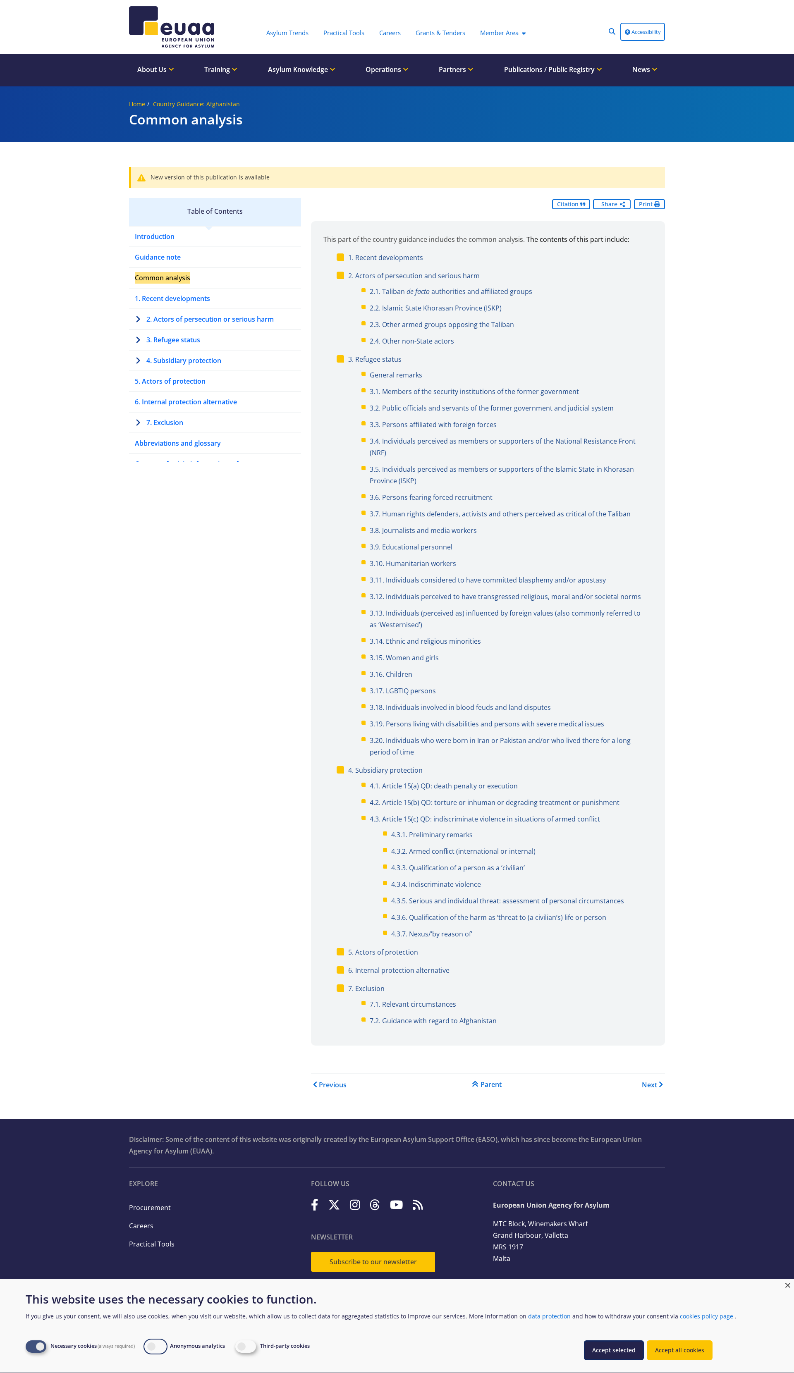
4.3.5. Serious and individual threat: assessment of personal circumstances (507, 900)
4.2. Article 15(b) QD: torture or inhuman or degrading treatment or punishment (494, 802)
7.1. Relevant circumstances (413, 1004)
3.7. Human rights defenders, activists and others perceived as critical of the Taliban (500, 513)
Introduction (155, 236)
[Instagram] (355, 1205)
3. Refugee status (173, 339)
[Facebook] (314, 1205)
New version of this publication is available (210, 177)
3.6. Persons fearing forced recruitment (431, 497)
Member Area (499, 33)
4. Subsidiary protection (183, 360)
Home (137, 104)
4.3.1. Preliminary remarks (432, 834)
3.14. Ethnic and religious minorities (425, 641)
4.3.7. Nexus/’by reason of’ (431, 933)
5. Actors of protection (170, 381)
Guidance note (158, 257)
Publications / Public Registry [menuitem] (550, 69)
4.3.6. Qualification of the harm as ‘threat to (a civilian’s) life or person (498, 917)
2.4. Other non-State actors (412, 341)
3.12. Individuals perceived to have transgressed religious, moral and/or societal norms (505, 596)
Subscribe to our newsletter (373, 1261)
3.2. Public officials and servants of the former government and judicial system (492, 408)
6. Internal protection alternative (186, 401)
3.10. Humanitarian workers (413, 563)
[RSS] (418, 1205)
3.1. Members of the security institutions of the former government (474, 391)
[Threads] (375, 1205)
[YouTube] (396, 1205)
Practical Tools (152, 1244)
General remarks (396, 375)
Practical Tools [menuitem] (343, 33)
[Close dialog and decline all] (788, 1284)
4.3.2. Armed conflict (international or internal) (463, 851)
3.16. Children (391, 674)
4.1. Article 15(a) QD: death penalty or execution (444, 785)
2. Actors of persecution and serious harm (414, 275)
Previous (333, 1084)
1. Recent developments (172, 298)
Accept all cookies (679, 1350)
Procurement (150, 1207)
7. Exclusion (164, 422)
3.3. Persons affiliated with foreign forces (433, 424)
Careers (141, 1225)
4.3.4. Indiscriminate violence (436, 884)
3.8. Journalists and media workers (423, 530)
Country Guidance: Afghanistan (196, 104)
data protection (549, 1316)
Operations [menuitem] (384, 69)
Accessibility (645, 32)
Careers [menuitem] (390, 33)
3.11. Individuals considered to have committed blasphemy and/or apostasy (488, 580)
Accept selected (614, 1350)
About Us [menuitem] (152, 69)
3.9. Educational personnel (411, 547)
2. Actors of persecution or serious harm (210, 319)
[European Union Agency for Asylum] (173, 27)
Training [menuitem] (218, 69)
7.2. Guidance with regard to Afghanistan (433, 1020)
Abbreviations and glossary (178, 443)
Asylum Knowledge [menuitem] (299, 69)
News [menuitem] (642, 69)
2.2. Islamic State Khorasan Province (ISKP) (436, 308)
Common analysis (162, 277)
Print (646, 204)
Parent (491, 1084)
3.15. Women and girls (404, 657)
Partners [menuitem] (453, 69)
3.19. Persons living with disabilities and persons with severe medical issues (487, 723)
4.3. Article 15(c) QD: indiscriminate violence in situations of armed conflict (485, 819)
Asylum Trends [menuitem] (287, 33)
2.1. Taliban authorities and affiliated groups (451, 291)
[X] (334, 1205)
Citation (568, 204)
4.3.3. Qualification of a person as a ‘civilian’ (458, 867)
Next (649, 1084)
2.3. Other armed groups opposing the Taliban (442, 324)
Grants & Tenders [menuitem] (440, 33)
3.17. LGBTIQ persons (403, 690)
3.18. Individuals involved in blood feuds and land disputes (460, 707)
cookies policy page (706, 1316)
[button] (612, 31)
